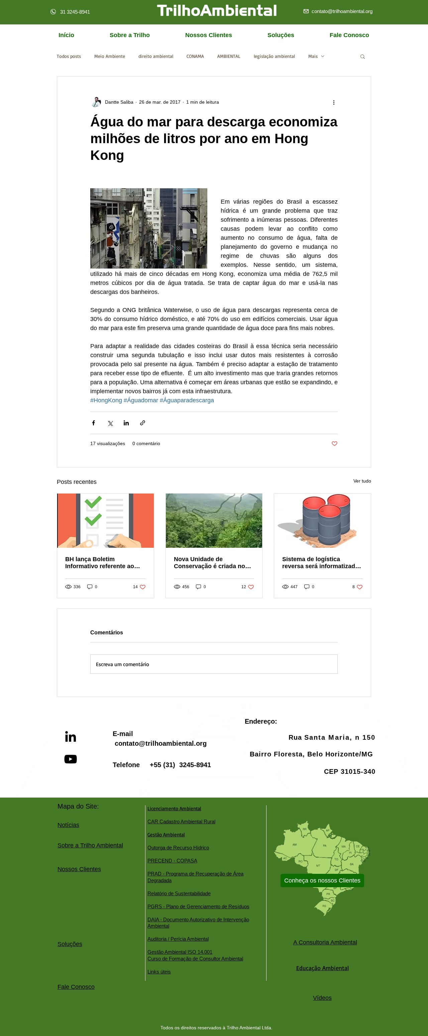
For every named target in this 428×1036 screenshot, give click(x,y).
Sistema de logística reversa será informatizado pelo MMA (320, 563)
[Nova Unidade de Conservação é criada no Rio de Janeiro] (214, 521)
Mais (313, 56)
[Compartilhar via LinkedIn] (126, 423)
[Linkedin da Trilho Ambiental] (70, 736)
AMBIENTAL (228, 56)
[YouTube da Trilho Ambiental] (70, 759)
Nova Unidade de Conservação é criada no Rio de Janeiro (209, 563)
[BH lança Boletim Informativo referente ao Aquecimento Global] (105, 521)
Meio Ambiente (109, 56)
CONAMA (195, 56)
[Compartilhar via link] (142, 423)
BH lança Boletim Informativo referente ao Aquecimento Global (99, 563)
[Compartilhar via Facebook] (93, 423)
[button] (362, 56)
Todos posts (69, 56)
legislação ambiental (274, 56)
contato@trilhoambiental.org (161, 743)
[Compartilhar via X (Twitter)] (110, 423)
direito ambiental (155, 56)
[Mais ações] (334, 102)
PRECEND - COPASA (172, 860)
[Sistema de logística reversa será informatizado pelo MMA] (322, 521)
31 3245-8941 (75, 12)
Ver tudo (362, 481)
